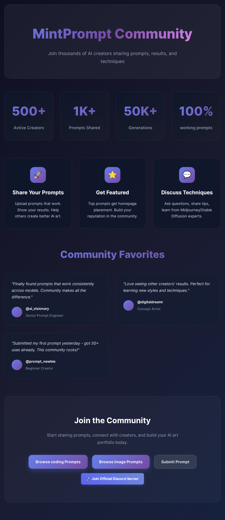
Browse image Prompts (121, 461)
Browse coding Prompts (58, 461)
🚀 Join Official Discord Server (112, 478)
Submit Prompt (175, 461)
